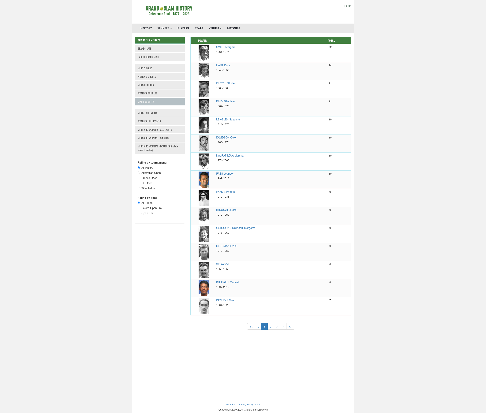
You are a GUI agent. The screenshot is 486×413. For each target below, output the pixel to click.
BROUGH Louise (226, 210)
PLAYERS (183, 28)
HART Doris (223, 65)
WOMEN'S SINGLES (147, 76)
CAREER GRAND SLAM (148, 57)
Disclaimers (230, 404)
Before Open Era (151, 208)
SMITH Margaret (226, 47)
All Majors (147, 167)
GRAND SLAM (144, 48)
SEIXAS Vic (223, 264)
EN (345, 6)
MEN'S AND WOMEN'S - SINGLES (153, 138)
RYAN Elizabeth (225, 192)
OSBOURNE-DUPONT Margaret (235, 228)
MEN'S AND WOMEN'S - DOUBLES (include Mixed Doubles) (158, 148)
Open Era (147, 213)
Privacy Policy (245, 404)
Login (258, 404)
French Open (149, 178)
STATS (199, 28)
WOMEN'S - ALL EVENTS (149, 121)
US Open (146, 183)
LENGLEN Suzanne (228, 119)
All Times (146, 203)
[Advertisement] (271, 12)
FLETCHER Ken (226, 83)
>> (290, 326)
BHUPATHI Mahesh (228, 282)
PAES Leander (225, 173)
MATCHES (233, 28)
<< (251, 326)
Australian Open (151, 173)
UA (349, 6)
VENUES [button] (214, 28)
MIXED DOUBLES (146, 102)
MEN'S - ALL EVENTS (147, 113)
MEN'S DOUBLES (146, 85)
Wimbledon (148, 188)
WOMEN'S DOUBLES (147, 93)
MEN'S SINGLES (145, 68)
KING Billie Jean (226, 101)
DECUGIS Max (225, 300)
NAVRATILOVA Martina (230, 155)
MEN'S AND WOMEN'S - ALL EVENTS (155, 129)
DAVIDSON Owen (226, 137)
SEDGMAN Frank (226, 246)
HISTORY (146, 28)
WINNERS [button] (164, 28)
